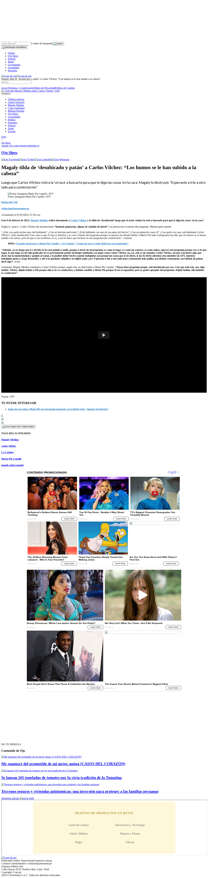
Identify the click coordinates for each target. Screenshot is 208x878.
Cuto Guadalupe (16, 108)
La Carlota (7, 452)
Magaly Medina (16, 105)
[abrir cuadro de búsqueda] (58, 43)
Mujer (11, 61)
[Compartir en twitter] (26, 159)
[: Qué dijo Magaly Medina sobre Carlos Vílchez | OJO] (30, 90)
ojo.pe (4, 88)
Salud (11, 128)
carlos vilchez (8, 446)
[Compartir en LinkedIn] (42, 159)
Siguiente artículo (10, 798)
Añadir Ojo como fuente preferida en (20, 145)
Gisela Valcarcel (16, 102)
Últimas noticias (16, 99)
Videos (11, 53)
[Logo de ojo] (8, 76)
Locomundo (14, 64)
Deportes (12, 70)
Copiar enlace (27, 426)
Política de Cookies (65, 88)
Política (11, 119)
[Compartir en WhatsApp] (60, 159)
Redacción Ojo (9, 202)
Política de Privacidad (44, 88)
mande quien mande (12, 465)
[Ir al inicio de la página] (8, 738)
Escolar (11, 131)
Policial (11, 58)
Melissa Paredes (16, 111)
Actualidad (13, 67)
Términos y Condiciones (20, 88)
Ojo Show (13, 56)
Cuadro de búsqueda (41, 43)
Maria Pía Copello (11, 458)
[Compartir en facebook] (10, 159)
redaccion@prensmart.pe (15, 208)
